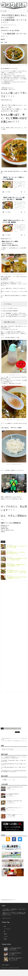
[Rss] (8, 840)
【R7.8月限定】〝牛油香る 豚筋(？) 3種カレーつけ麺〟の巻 (13, 760)
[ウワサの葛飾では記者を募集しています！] (14, 826)
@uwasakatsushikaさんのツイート (8, 899)
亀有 (17, 728)
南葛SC (5, 933)
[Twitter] (20, 840)
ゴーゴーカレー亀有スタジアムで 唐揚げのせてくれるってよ (14, 740)
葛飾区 (5, 938)
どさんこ (5, 728)
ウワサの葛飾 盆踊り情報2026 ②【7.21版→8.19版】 (12, 763)
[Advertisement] (14, 637)
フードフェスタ (7, 928)
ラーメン (14, 728)
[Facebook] (14, 840)
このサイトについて (6, 918)
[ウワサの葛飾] (13, 5)
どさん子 (9, 728)
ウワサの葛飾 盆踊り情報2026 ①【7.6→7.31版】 (11, 767)
